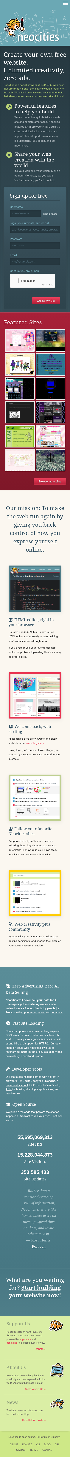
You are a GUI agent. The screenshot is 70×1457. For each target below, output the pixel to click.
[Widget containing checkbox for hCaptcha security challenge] (32, 281)
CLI (38, 1444)
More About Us (34, 1389)
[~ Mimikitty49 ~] (20, 340)
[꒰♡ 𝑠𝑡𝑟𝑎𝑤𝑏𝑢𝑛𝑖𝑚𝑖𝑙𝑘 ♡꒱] (20, 460)
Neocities (13, 1437)
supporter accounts (33, 1012)
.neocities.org (50, 213)
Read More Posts (32, 1420)
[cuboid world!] (20, 364)
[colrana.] (20, 436)
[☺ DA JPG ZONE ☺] (50, 412)
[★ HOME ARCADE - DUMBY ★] (50, 436)
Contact (48, 1449)
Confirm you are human (24, 271)
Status (21, 1449)
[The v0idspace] (20, 388)
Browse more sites (49, 481)
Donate (39, 1349)
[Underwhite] (50, 340)
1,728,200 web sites (52, 85)
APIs (9, 1089)
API (57, 1444)
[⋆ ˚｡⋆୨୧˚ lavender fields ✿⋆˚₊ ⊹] (50, 460)
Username (16, 207)
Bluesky (55, 1437)
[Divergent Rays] (50, 364)
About (14, 1444)
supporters (25, 1339)
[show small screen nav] (65, 3)
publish (14, 1112)
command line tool (25, 131)
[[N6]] (50, 388)
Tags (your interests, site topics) (29, 223)
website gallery (35, 743)
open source (28, 1437)
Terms (34, 1449)
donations (57, 1012)
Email (13, 255)
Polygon (39, 1246)
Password (16, 239)
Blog (47, 1444)
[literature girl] (20, 412)
